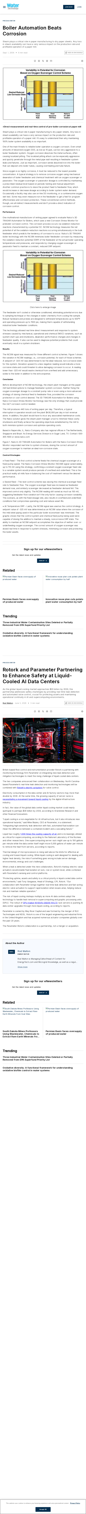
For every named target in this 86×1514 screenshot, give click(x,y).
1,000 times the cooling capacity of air (38, 834)
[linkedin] (39, 61)
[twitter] (43, 61)
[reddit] (47, 61)
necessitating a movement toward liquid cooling (25, 799)
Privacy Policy (75, 1503)
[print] (82, 61)
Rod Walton (8, 703)
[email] (51, 61)
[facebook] (35, 61)
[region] (43, 1506)
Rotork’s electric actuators (30, 788)
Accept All (43, 1509)
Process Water (9, 21)
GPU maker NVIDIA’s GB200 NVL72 (40, 903)
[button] (4, 7)
